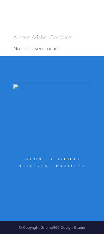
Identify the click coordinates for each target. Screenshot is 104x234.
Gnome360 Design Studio (63, 227)
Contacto (70, 166)
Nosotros (34, 166)
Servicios (65, 159)
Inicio (33, 159)
